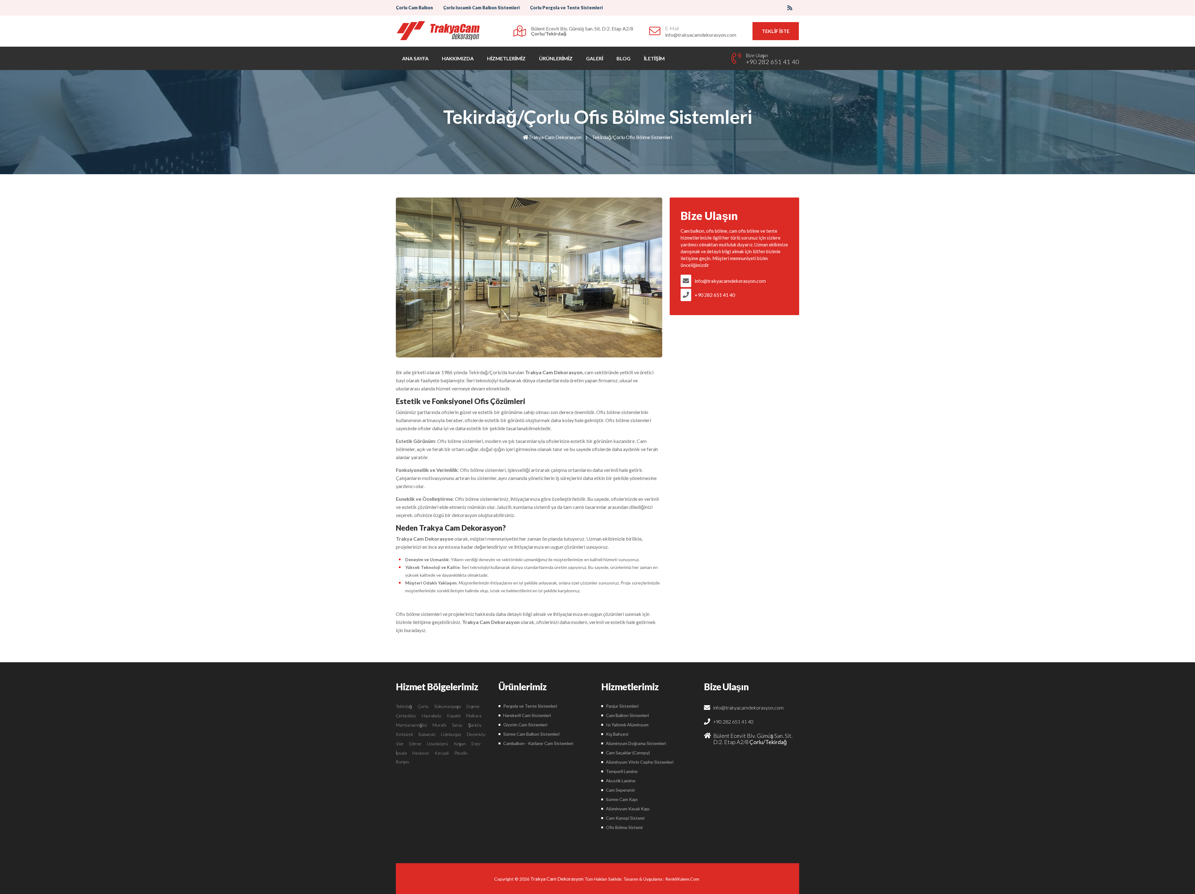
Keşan (460, 743)
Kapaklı (454, 715)
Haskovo (420, 753)
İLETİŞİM (654, 58)
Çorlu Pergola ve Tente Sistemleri (566, 7)
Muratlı (439, 725)
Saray (457, 725)
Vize (400, 743)
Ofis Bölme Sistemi (624, 827)
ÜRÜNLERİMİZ (556, 58)
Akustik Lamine (620, 780)
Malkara (473, 715)
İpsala (401, 753)
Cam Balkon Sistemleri (627, 715)
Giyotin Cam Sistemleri (525, 724)
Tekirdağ (404, 706)
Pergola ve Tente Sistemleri (530, 706)
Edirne (415, 743)
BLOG (623, 58)
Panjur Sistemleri (622, 706)
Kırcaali (442, 753)
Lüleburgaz (451, 734)
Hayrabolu (431, 715)
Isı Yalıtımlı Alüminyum (627, 724)
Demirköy (476, 734)
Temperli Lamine (622, 771)
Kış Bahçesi (617, 734)
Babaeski (427, 734)
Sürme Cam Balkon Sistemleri (531, 734)
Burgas (402, 761)
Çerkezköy (406, 715)
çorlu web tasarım (683, 879)
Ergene (473, 706)
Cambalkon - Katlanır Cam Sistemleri (538, 743)
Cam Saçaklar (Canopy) (628, 752)
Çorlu (423, 706)
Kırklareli (404, 734)
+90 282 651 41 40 (715, 295)
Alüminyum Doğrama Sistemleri (636, 743)
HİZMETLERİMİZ (506, 58)
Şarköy (475, 725)
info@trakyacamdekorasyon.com (730, 281)
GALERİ (594, 58)
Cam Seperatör (620, 790)
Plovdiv (461, 753)
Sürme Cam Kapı (622, 799)
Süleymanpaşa (447, 706)
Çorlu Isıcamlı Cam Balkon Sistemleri (481, 7)
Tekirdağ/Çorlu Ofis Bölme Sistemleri (632, 137)
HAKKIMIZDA (458, 58)
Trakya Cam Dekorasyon (555, 137)
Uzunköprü (437, 743)
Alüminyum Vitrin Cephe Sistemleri (639, 762)
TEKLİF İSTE (776, 31)
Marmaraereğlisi (411, 725)
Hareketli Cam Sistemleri (527, 715)
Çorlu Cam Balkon (414, 7)
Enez (475, 743)
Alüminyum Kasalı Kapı (627, 808)
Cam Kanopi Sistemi (625, 818)
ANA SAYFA (415, 58)
